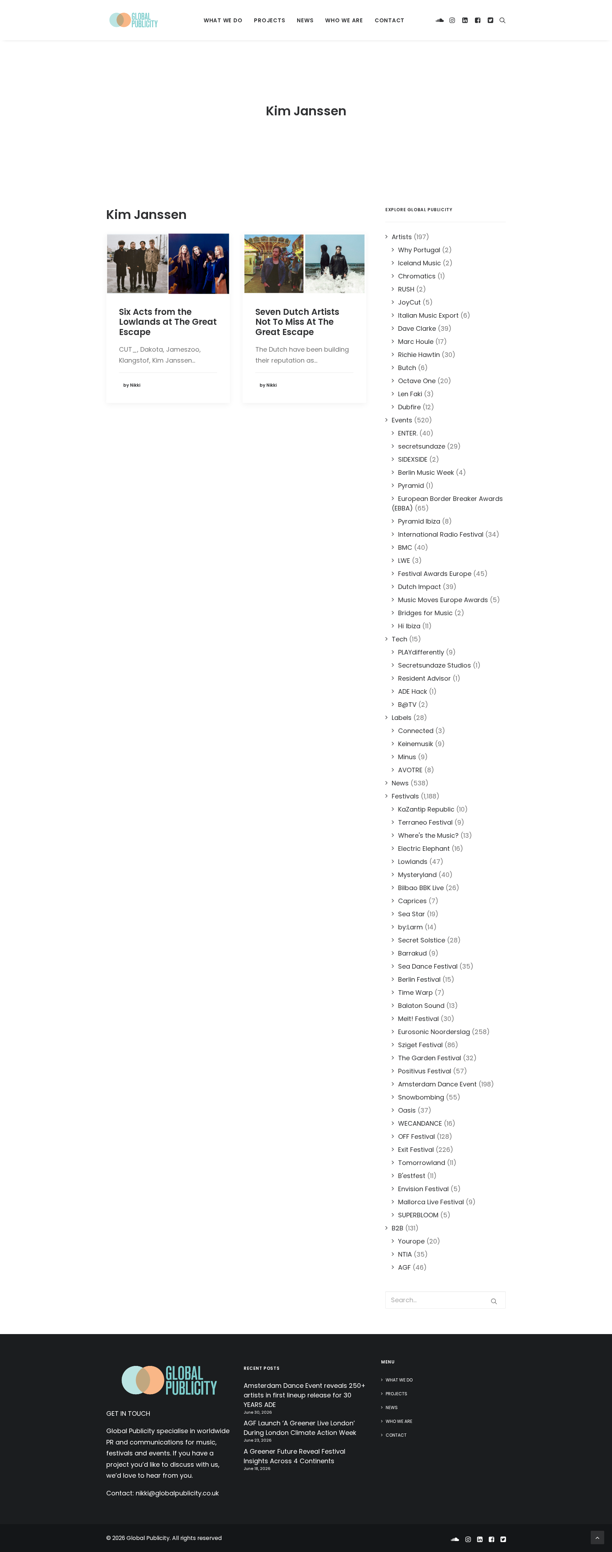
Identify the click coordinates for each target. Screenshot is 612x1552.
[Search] (501, 20)
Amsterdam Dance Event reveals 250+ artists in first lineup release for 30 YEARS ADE (305, 1395)
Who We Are (344, 20)
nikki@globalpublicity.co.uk (177, 1493)
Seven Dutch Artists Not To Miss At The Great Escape (297, 322)
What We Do (223, 20)
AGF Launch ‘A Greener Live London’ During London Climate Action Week (300, 1428)
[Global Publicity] (133, 20)
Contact (389, 20)
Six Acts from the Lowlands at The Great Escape (168, 322)
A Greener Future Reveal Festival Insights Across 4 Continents (294, 1456)
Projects (269, 20)
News (305, 20)
